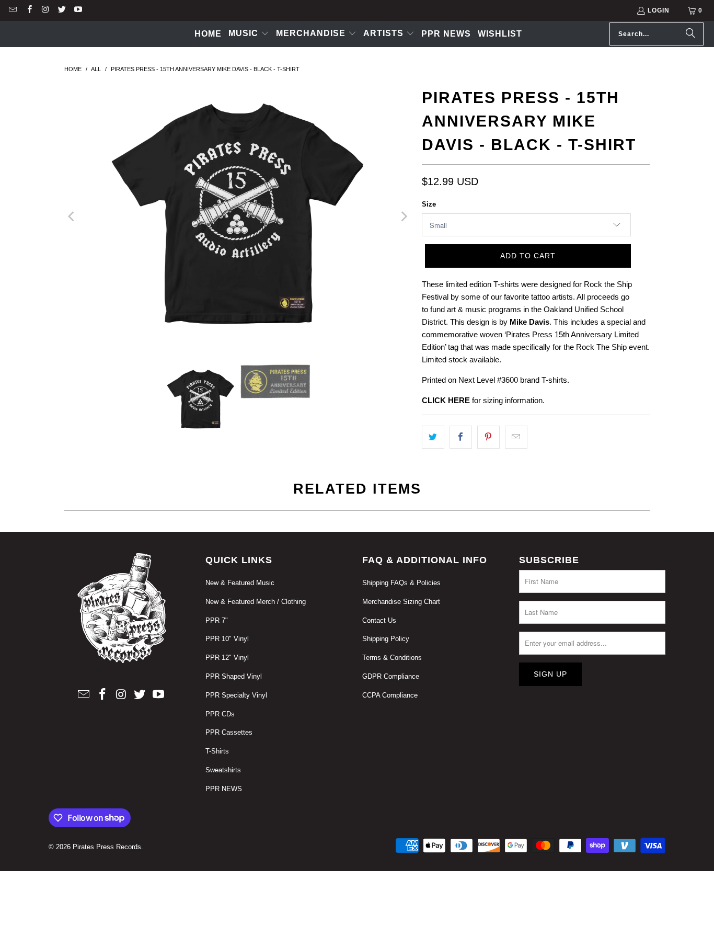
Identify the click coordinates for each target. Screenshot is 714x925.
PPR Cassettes (228, 732)
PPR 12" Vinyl (227, 657)
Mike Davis (529, 321)
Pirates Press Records (107, 847)
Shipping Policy (385, 639)
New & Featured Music (239, 583)
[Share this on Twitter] (433, 437)
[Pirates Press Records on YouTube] (77, 10)
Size (429, 204)
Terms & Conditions (392, 657)
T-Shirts (217, 751)
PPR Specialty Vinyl (236, 695)
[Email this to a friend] (516, 437)
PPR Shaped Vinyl (233, 676)
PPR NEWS (223, 789)
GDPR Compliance (390, 676)
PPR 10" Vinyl (227, 639)
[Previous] (72, 216)
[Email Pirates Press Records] (12, 10)
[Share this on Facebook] (461, 437)
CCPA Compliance (390, 695)
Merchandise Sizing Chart (401, 602)
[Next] (403, 216)
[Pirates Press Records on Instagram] (45, 10)
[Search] (690, 33)
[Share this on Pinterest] (488, 437)
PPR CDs (220, 714)
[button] (248, 34)
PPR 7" (216, 620)
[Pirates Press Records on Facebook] (28, 10)
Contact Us (379, 620)
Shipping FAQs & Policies (401, 583)
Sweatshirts (223, 770)
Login (659, 10)
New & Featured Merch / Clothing (255, 602)
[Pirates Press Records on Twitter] (61, 10)
